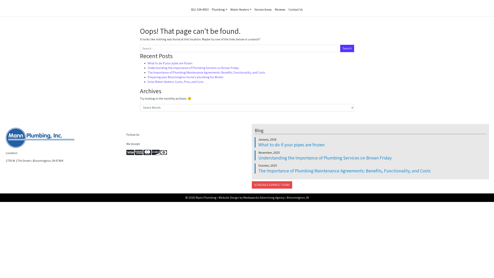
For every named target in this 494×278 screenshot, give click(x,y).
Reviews (280, 10)
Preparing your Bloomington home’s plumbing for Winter (185, 77)
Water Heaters (239, 10)
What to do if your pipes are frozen (170, 63)
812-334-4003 (200, 10)
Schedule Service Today (272, 185)
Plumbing (218, 10)
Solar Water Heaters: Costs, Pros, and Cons (175, 82)
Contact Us (295, 10)
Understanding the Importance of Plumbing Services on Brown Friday (193, 68)
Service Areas (263, 10)
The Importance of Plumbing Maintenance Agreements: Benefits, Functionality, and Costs (206, 72)
